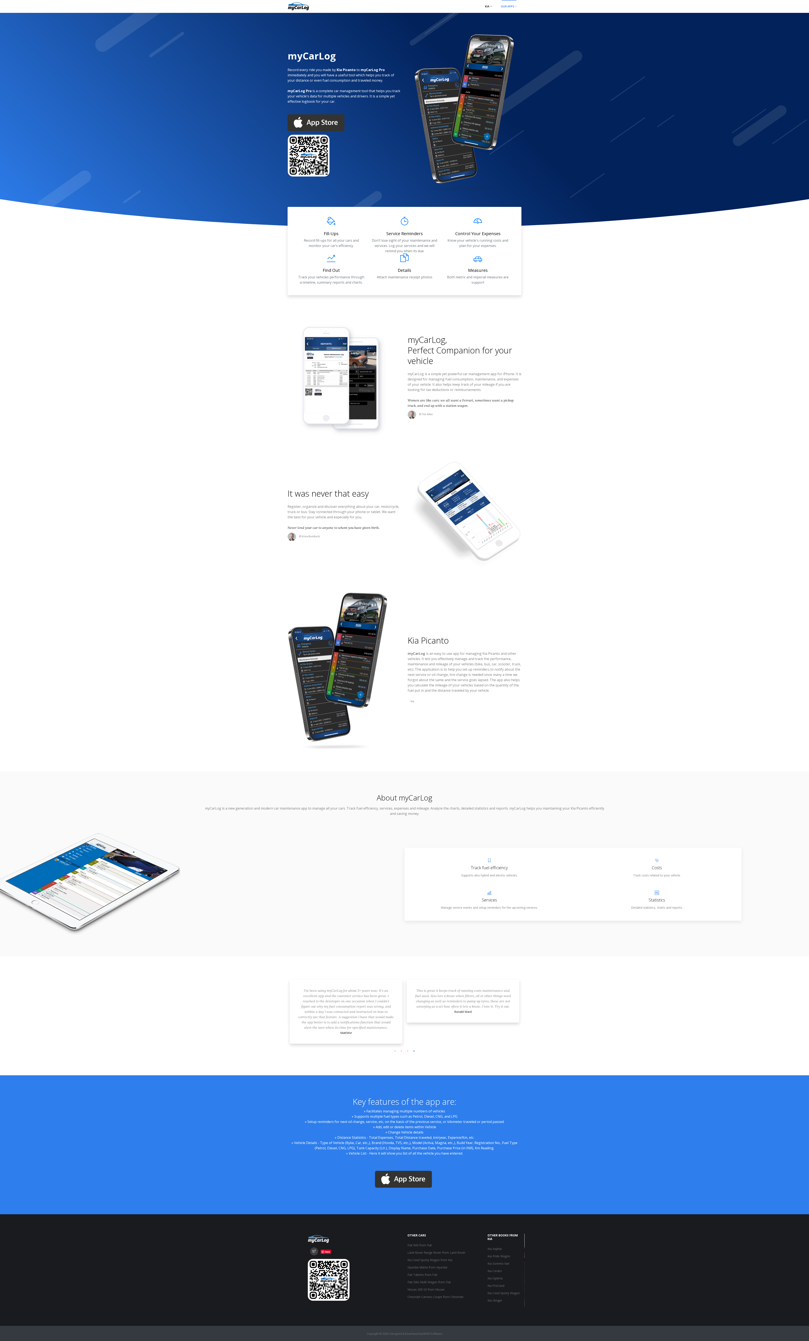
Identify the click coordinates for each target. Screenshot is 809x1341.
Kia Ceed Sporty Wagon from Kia (429, 1260)
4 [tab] (414, 1051)
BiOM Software (432, 1334)
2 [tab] (401, 1051)
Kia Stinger (495, 1300)
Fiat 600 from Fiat (419, 1245)
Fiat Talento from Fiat (422, 1275)
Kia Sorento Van (498, 1263)
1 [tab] (395, 1051)
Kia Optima (495, 1278)
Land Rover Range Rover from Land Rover (436, 1253)
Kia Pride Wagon (499, 1256)
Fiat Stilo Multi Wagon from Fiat (429, 1282)
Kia (487, 6)
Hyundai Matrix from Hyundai (427, 1267)
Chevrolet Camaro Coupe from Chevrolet (435, 1297)
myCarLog (426, 339)
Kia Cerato (495, 1271)
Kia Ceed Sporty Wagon (504, 1293)
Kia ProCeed (496, 1286)
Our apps (508, 6)
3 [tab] (408, 1051)
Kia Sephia (495, 1249)
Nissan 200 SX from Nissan (426, 1289)
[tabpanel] (346, 996)
